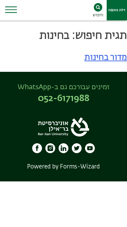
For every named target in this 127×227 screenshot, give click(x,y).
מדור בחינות (105, 57)
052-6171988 (63, 98)
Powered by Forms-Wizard (63, 167)
